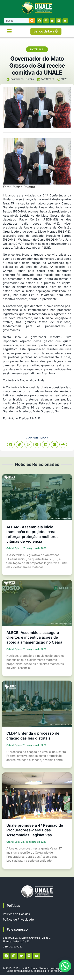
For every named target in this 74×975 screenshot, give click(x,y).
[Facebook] (39, 20)
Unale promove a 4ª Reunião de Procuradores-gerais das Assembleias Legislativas (34, 830)
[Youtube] (65, 20)
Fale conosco (17, 929)
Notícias (37, 49)
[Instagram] (46, 20)
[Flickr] (58, 20)
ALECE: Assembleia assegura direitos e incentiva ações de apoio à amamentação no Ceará (34, 637)
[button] (9, 31)
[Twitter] (52, 20)
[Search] (32, 20)
